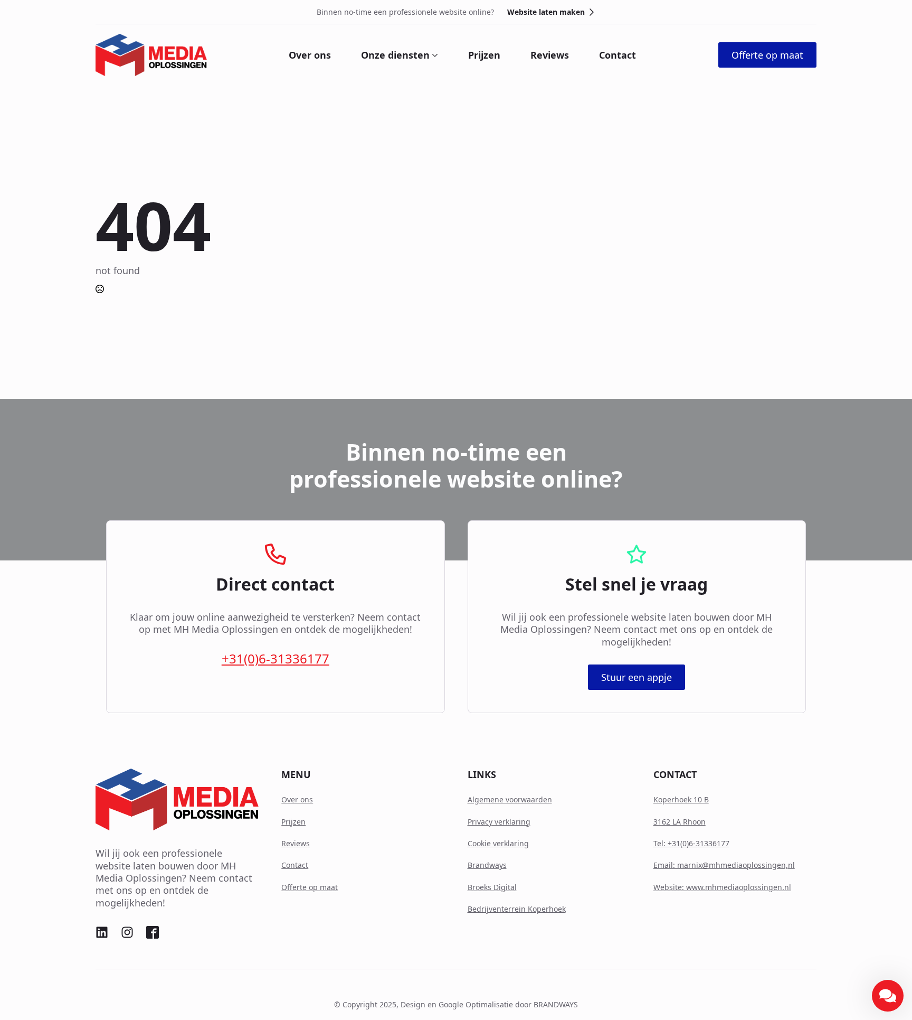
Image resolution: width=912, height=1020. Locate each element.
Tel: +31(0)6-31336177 (691, 843)
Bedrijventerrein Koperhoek (517, 909)
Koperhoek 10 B (681, 799)
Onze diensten (395, 55)
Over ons (310, 55)
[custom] (102, 932)
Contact (617, 55)
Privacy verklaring (499, 822)
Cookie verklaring (498, 843)
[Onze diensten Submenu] (434, 55)
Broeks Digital (492, 887)
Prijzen (484, 55)
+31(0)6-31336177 (275, 658)
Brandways (487, 865)
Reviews (549, 55)
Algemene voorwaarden (510, 799)
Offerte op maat (309, 887)
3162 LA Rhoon (679, 822)
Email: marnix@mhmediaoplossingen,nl (724, 865)
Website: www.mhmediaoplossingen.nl (722, 887)
